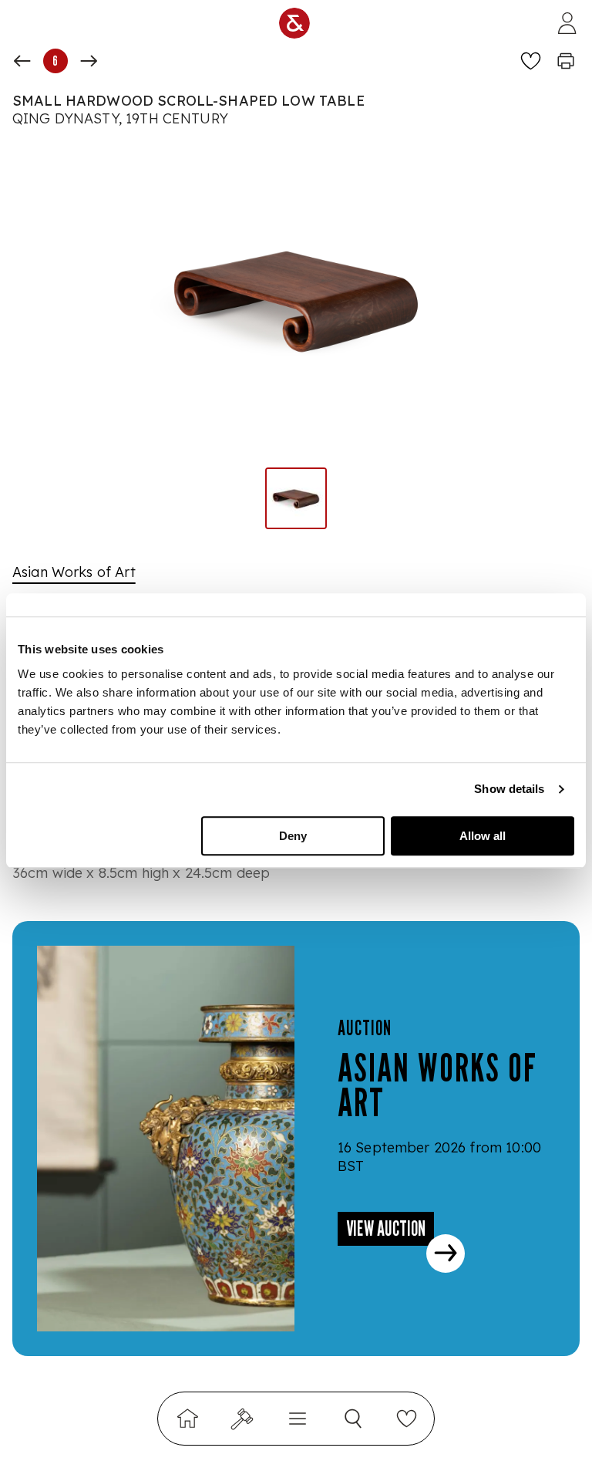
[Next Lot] (88, 61)
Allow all (482, 835)
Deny (293, 835)
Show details (509, 788)
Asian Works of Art (74, 572)
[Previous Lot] (22, 61)
